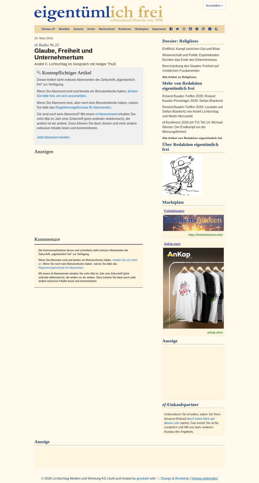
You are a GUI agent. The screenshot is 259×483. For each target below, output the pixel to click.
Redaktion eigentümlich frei (190, 147)
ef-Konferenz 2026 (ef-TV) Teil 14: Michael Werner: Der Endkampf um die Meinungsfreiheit (192, 127)
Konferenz (124, 29)
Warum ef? (48, 29)
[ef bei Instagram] (184, 29)
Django (166, 478)
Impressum (159, 29)
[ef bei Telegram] (197, 29)
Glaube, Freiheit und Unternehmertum (63, 52)
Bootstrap (182, 478)
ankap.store (215, 332)
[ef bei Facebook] (171, 29)
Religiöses (188, 40)
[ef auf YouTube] (190, 29)
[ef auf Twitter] (177, 29)
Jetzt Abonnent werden (53, 137)
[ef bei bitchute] (216, 29)
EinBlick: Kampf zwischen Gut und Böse (191, 49)
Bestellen (64, 29)
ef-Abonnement (106, 114)
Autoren (78, 29)
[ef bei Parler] (203, 29)
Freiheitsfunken (174, 211)
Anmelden (213, 5)
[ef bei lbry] (209, 29)
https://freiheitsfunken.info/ (205, 234)
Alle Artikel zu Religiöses (179, 77)
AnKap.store (172, 244)
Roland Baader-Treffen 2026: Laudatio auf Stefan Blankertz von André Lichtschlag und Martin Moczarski (192, 111)
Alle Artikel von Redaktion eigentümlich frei (192, 138)
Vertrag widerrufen (204, 478)
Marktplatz (142, 29)
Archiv (91, 29)
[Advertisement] (88, 194)
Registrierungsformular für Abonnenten (83, 107)
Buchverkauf (107, 29)
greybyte (143, 478)
